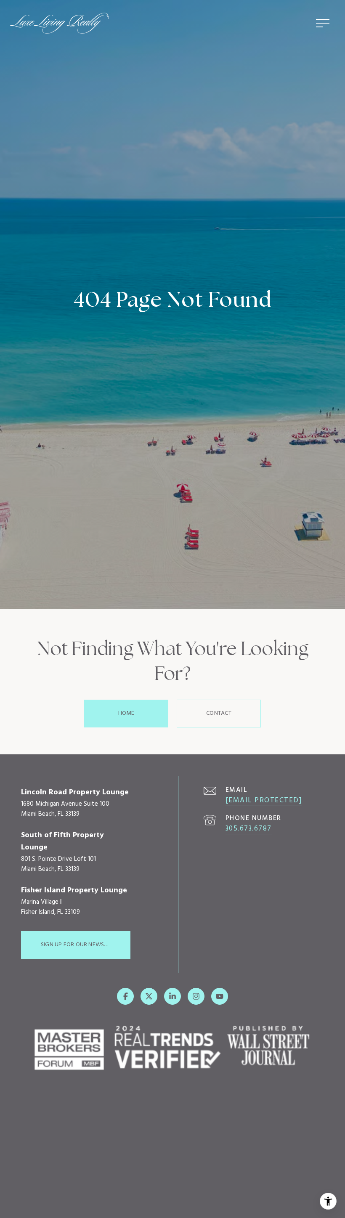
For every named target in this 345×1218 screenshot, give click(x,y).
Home (126, 713)
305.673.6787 (249, 828)
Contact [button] (218, 713)
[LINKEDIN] (172, 996)
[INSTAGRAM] (196, 996)
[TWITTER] (149, 996)
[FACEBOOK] (125, 996)
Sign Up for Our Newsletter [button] (81, 945)
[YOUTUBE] (219, 996)
